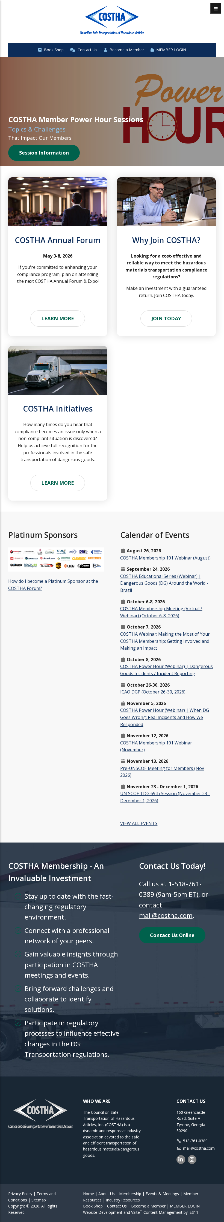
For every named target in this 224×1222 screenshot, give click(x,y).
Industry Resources (123, 1200)
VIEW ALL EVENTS (138, 823)
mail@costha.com (166, 915)
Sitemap (38, 1200)
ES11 (194, 1212)
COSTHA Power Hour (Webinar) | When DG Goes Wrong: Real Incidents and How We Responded (164, 717)
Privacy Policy (20, 1193)
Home (88, 1193)
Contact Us (86, 49)
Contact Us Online (172, 935)
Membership (130, 1193)
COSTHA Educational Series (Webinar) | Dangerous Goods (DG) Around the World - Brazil (164, 583)
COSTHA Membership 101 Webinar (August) (165, 558)
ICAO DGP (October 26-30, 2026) (152, 692)
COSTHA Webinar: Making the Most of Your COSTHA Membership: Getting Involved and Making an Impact (165, 641)
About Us (106, 1193)
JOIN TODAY (166, 318)
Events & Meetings (162, 1193)
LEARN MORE (57, 318)
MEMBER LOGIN (170, 49)
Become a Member (126, 49)
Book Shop (53, 49)
